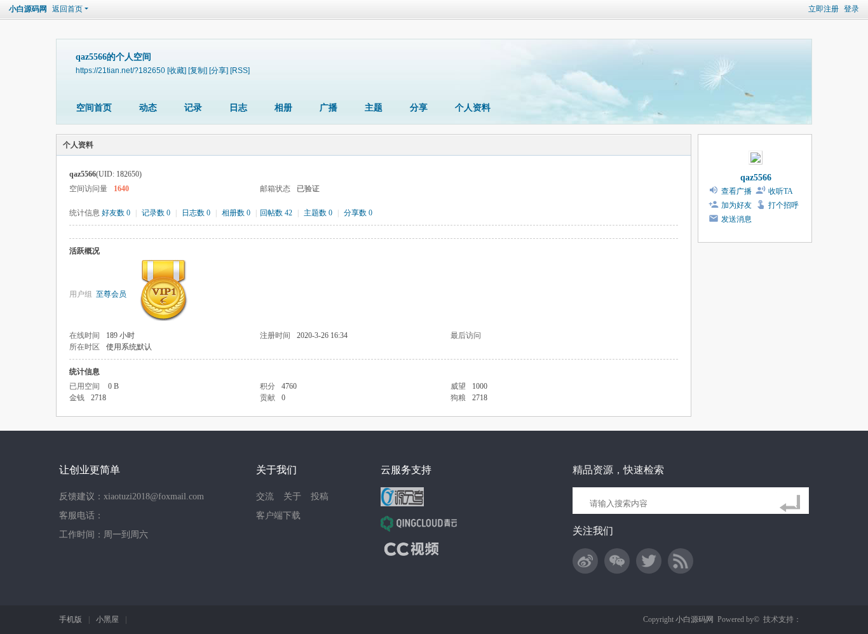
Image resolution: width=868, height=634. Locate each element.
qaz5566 (755, 177)
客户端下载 (278, 515)
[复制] (197, 70)
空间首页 (94, 107)
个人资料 (473, 107)
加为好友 (736, 205)
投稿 (320, 496)
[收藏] (176, 70)
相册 (283, 107)
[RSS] (240, 70)
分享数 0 (358, 212)
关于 (292, 496)
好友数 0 (116, 212)
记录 (193, 107)
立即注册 (823, 8)
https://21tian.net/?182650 (120, 70)
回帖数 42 (276, 212)
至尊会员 (111, 294)
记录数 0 (156, 212)
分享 (419, 107)
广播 (328, 107)
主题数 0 (318, 212)
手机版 (70, 619)
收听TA (780, 191)
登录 (851, 8)
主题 (374, 107)
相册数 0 (236, 212)
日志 (238, 107)
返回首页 (67, 8)
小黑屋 (107, 619)
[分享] (218, 70)
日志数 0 (196, 212)
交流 (265, 496)
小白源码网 (28, 8)
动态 (148, 107)
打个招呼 (783, 205)
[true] (792, 503)
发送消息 (736, 219)
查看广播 (736, 191)
